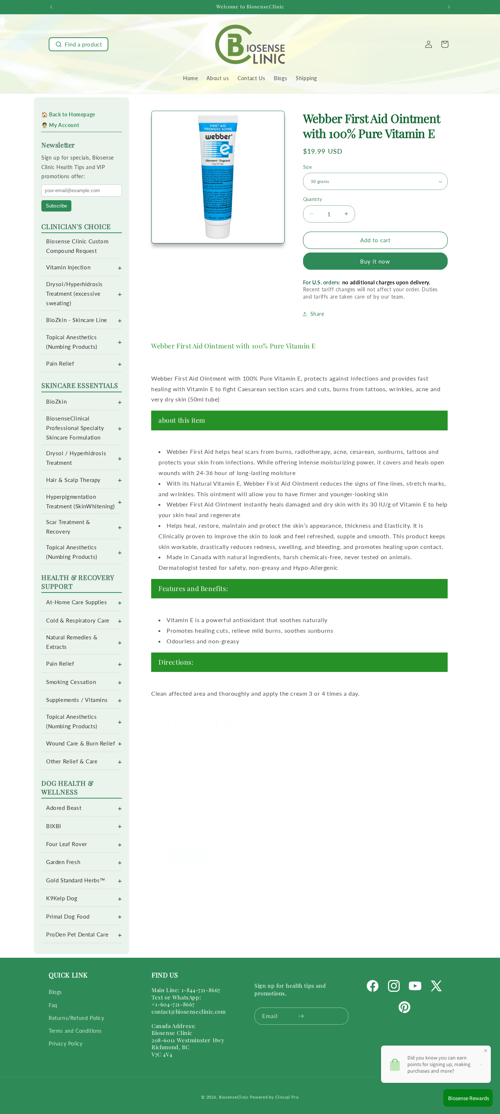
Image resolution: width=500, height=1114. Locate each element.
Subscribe (56, 206)
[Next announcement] (449, 7)
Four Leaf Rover (66, 844)
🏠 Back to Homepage (68, 114)
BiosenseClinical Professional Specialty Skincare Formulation (75, 428)
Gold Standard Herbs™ (75, 880)
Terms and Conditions (75, 1031)
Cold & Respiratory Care (77, 620)
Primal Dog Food (68, 916)
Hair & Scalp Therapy (73, 480)
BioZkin (56, 402)
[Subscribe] (301, 1016)
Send (188, 847)
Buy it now (375, 261)
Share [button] (317, 314)
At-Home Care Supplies (76, 602)
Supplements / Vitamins (77, 700)
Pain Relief (60, 363)
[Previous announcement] (51, 7)
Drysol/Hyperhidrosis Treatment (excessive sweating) (74, 293)
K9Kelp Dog (62, 898)
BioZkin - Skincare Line (76, 320)
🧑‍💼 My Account (60, 125)
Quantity (312, 199)
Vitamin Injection (68, 267)
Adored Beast (63, 808)
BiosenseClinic (234, 1097)
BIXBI (53, 826)
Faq (53, 1005)
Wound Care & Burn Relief (80, 743)
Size (307, 167)
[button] (78, 44)
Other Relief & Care (71, 761)
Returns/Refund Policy (76, 1018)
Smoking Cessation (71, 682)
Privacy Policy (65, 1043)
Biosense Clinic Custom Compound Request (77, 246)
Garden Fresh (63, 862)
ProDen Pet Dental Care (77, 934)
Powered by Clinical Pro (274, 1097)
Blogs (55, 992)
